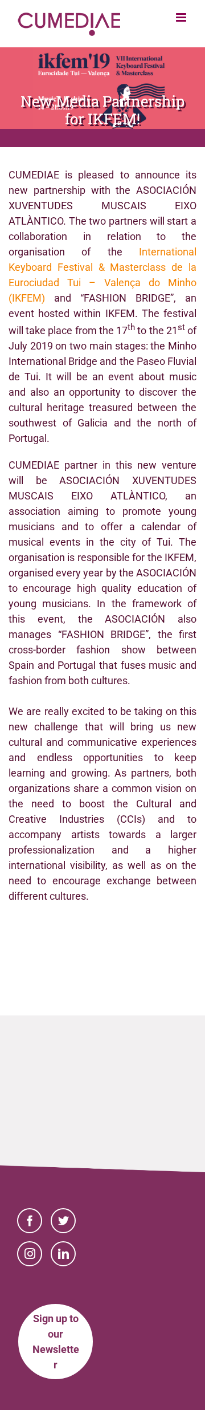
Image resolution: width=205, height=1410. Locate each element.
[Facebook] (29, 1220)
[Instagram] (29, 1253)
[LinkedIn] (63, 1253)
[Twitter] (63, 1220)
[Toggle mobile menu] (182, 17)
